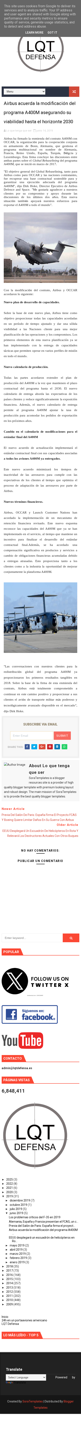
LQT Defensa (10, 1323)
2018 (10, 1266)
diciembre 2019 (20, 1200)
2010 (10, 1300)
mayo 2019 (17, 1245)
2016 (10, 1275)
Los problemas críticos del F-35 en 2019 (34, 1217)
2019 (10, 1196)
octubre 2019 (19, 1204)
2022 (10, 1183)
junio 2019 (17, 1213)
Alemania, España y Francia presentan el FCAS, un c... (43, 1221)
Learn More (34, 32)
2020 (10, 1192)
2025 (10, 1179)
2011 (10, 1295)
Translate (20, 1382)
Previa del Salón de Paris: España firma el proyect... (42, 1225)
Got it (52, 32)
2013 (10, 1287)
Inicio (5, 1316)
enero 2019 (17, 1262)
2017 (10, 1270)
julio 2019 (16, 1209)
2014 (10, 1283)
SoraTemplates (32, 1401)
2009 (10, 1304)
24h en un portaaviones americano (24, 1320)
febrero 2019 (19, 1258)
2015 (10, 1279)
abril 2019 (16, 1249)
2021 (10, 1187)
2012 (10, 1291)
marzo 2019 (18, 1253)
